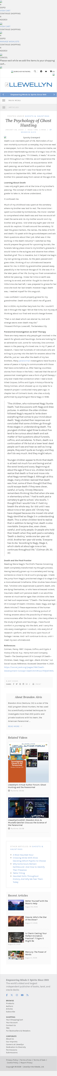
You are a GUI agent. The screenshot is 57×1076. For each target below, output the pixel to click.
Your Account (12, 1022)
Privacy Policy (12, 1060)
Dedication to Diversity (16, 1047)
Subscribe (10, 1012)
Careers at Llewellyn (15, 1044)
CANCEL (4, 57)
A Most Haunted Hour (23, 855)
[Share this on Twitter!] (17, 684)
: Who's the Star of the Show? (36, 918)
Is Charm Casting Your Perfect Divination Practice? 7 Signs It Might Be (36, 937)
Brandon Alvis (28, 132)
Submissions (12, 1052)
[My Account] (41, 71)
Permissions (11, 1050)
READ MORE (13, 726)
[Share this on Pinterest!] (20, 684)
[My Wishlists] (46, 71)
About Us (10, 1039)
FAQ (7, 1028)
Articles (14, 107)
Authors (9, 1006)
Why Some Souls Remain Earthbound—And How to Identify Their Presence (29, 867)
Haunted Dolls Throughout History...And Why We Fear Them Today (28, 879)
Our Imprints (11, 1042)
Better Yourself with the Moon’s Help (36, 902)
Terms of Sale (39, 1060)
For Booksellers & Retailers (18, 1031)
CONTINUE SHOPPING (10, 13)
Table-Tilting (19, 873)
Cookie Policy (12, 1063)
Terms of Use (25, 1060)
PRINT (38, 684)
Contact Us (11, 1025)
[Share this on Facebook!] (13, 684)
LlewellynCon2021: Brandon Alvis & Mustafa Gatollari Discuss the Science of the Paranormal (27, 822)
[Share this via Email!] (27, 684)
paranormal (24, 360)
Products (10, 1003)
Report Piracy (26, 1063)
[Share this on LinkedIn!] (23, 684)
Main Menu (14, 100)
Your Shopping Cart (14, 1020)
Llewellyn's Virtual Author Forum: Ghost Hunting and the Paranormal (27, 786)
